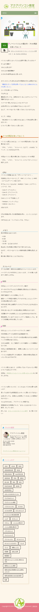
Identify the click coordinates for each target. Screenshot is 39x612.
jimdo (22, 478)
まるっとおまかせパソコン (19, 51)
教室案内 (7, 555)
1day (6, 466)
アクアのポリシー (9, 498)
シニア (6, 519)
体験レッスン (15, 547)
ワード (6, 547)
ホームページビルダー (11, 543)
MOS (20, 482)
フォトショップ (9, 535)
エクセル (20, 506)
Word (18, 486)
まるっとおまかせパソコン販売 (18, 411)
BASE (20, 466)
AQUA (13, 466)
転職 (6, 580)
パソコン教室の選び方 (11, 527)
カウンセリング (20, 510)
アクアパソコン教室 (10, 502)
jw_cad (7, 482)
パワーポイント (9, 531)
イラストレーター (9, 506)
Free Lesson (8, 474)
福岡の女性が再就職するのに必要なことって (14, 570)
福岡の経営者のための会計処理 (13, 575)
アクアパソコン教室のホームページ (14, 451)
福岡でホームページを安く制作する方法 (14, 560)
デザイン (7, 523)
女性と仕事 (15, 551)
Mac (14, 482)
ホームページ (20, 539)
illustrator (19, 474)
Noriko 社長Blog (21, 54)
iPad (15, 478)
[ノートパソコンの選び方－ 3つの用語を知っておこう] (19, 39)
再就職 (6, 551)
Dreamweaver (9, 470)
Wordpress (8, 490)
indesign (7, 478)
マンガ (22, 543)
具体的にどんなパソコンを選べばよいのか (20, 373)
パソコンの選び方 (18, 523)
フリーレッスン (9, 539)
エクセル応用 (8, 510)
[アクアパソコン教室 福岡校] (19, 5)
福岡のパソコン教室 (10, 565)
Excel (18, 470)
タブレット (15, 519)
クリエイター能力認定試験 (12, 514)
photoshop (8, 486)
